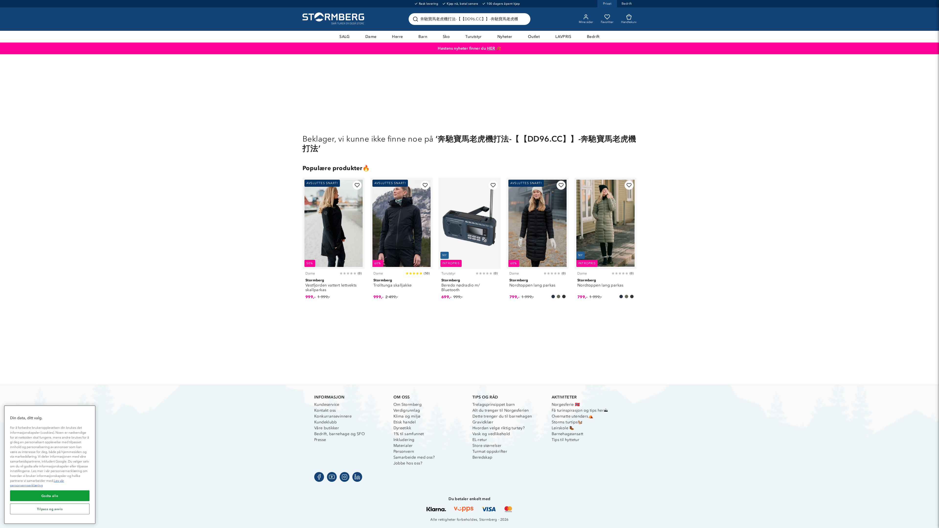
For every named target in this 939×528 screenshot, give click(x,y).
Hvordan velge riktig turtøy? (498, 428)
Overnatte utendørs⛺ (572, 416)
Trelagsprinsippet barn (493, 404)
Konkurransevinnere (333, 416)
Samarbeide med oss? (414, 457)
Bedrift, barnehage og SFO (339, 433)
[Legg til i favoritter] (357, 185)
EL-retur (479, 439)
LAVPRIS (563, 36)
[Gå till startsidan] (334, 19)
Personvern (403, 451)
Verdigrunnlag (406, 410)
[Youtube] (332, 477)
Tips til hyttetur (566, 439)
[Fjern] (523, 19)
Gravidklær (482, 422)
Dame (371, 36)
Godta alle (49, 496)
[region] (50, 464)
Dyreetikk (402, 428)
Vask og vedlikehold (491, 433)
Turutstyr (473, 36)
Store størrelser (486, 445)
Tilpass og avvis (50, 509)
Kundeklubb (325, 422)
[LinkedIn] (357, 477)
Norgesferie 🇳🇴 (566, 404)
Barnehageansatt (567, 433)
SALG (344, 36)
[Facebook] (319, 477)
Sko (446, 36)
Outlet (534, 36)
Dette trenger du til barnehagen (502, 416)
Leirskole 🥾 (563, 428)
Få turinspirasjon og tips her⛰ (580, 410)
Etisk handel (404, 422)
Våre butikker (326, 428)
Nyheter (504, 36)
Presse (320, 439)
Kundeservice (326, 404)
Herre (397, 36)
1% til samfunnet (408, 433)
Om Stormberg (407, 404)
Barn (422, 36)
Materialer (403, 445)
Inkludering (403, 439)
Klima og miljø (407, 416)
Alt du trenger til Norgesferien (500, 410)
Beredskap (482, 457)
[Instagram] (344, 477)
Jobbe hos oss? (408, 463)
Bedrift (593, 36)
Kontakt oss (325, 410)
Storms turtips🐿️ (567, 422)
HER (491, 48)
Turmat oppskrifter (489, 451)
